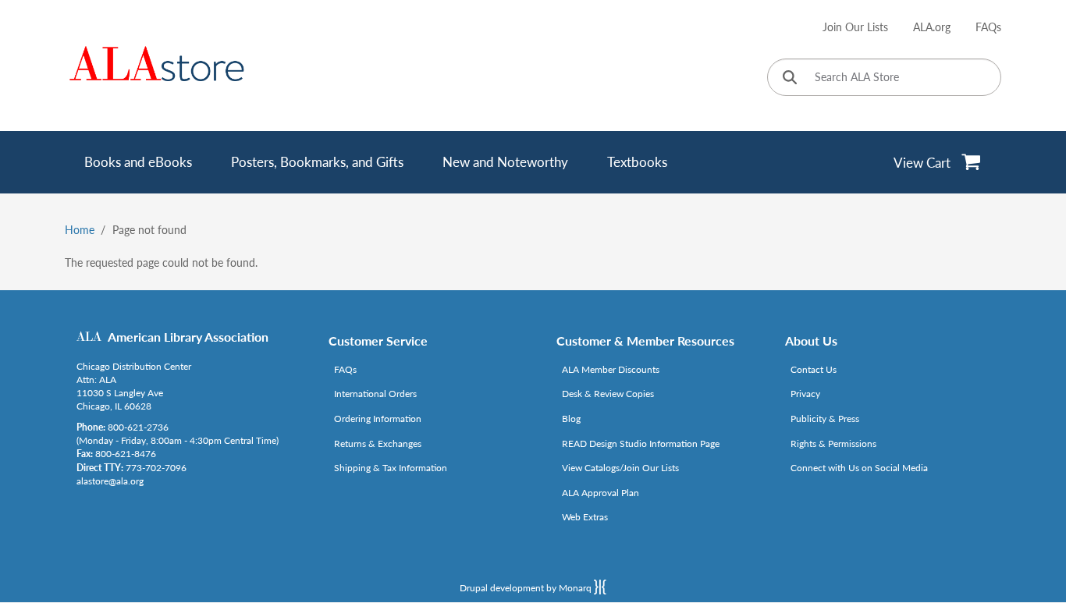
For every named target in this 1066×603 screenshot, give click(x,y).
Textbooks (637, 162)
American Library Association (188, 336)
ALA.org (932, 27)
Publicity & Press (825, 418)
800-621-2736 (138, 427)
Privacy (805, 393)
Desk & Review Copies (608, 393)
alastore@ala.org (110, 481)
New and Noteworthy (505, 162)
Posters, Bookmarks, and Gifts (317, 162)
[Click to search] (789, 78)
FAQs (988, 27)
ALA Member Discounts (610, 369)
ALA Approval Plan (600, 492)
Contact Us (814, 369)
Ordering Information (377, 418)
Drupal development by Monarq (527, 588)
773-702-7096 (156, 468)
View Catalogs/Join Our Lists (620, 468)
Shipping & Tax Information (390, 468)
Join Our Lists (855, 27)
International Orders (375, 393)
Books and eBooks (138, 162)
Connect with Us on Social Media (859, 468)
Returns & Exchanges (377, 443)
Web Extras (585, 517)
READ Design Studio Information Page (641, 443)
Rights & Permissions (833, 443)
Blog (571, 418)
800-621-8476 (125, 453)
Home (79, 229)
